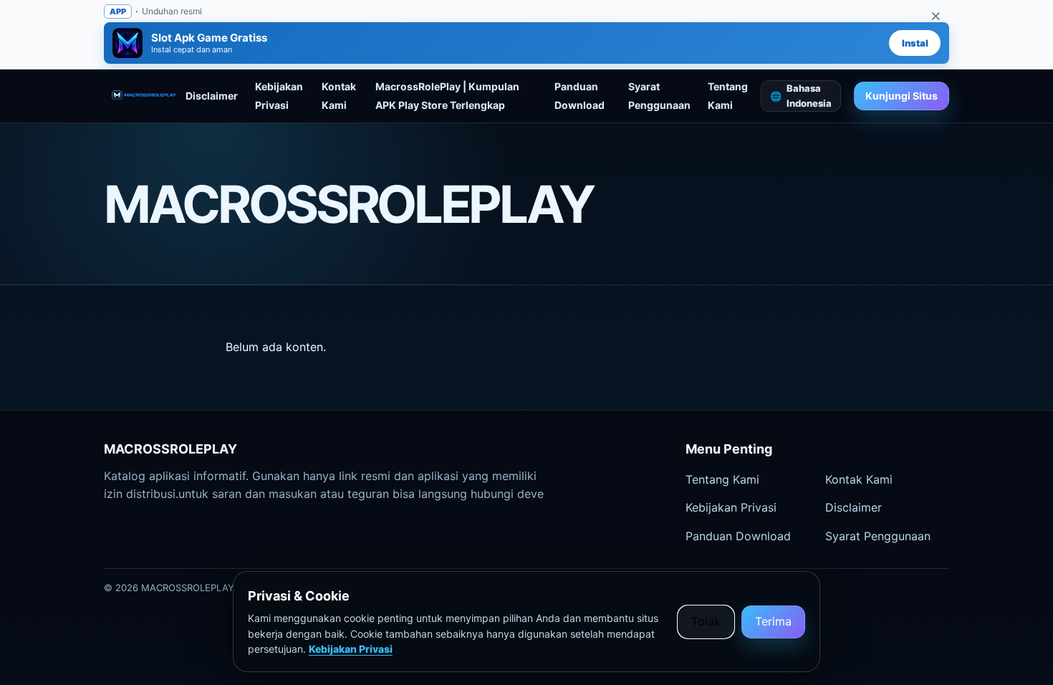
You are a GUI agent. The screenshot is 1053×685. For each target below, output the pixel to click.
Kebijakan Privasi (731, 507)
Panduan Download (738, 536)
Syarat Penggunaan (878, 536)
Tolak (706, 621)
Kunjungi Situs (901, 96)
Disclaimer (212, 96)
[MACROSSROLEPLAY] (145, 96)
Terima (773, 621)
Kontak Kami (859, 479)
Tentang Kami (722, 479)
